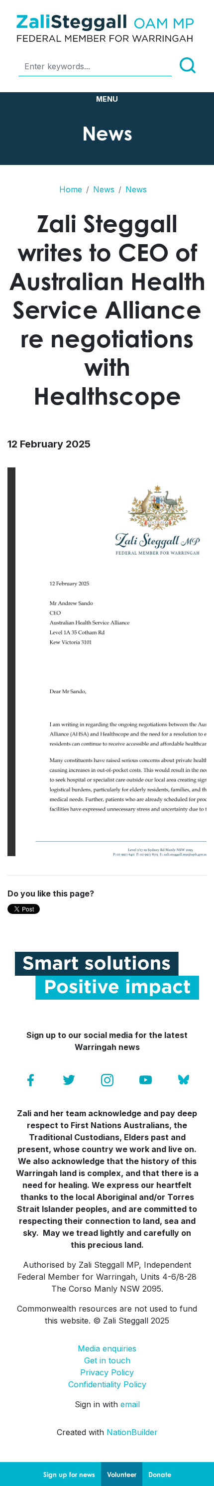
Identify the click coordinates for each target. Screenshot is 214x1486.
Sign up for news (69, 1475)
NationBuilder (132, 1432)
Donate (159, 1475)
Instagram (107, 1080)
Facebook (30, 1080)
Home (70, 189)
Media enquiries (107, 1348)
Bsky (184, 1080)
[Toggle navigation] (107, 99)
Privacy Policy (107, 1372)
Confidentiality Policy (107, 1384)
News (103, 189)
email (130, 1404)
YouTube (145, 1080)
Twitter (69, 1080)
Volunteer (121, 1475)
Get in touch (107, 1360)
